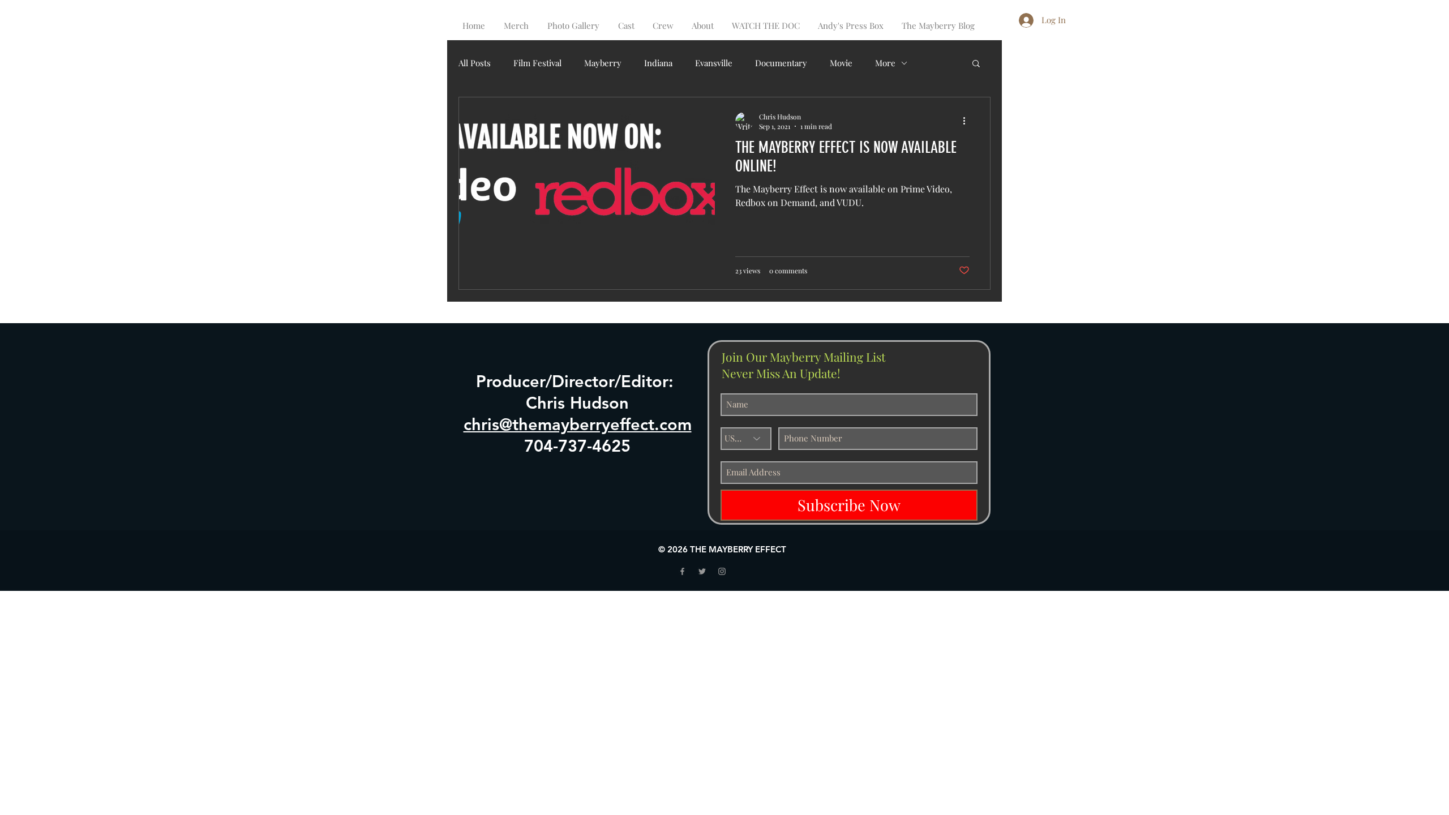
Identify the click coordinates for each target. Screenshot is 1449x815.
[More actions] (968, 121)
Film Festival (537, 62)
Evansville (713, 62)
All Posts (474, 62)
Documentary (781, 62)
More (885, 62)
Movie (841, 62)
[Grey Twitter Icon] (702, 571)
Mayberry (602, 62)
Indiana (658, 62)
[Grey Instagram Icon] (722, 571)
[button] (976, 64)
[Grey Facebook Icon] (682, 571)
